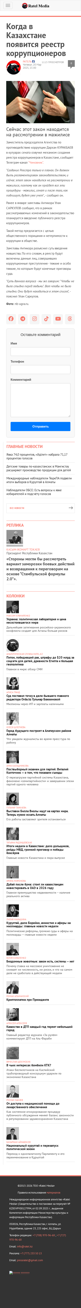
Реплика (15, 525)
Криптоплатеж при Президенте (27, 1000)
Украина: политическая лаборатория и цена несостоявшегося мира (36, 621)
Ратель (27, 61)
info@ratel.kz (25, 1246)
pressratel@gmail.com (30, 1260)
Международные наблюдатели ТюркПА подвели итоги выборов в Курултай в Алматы (39, 480)
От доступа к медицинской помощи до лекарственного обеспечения (32, 1105)
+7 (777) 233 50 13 (31, 1253)
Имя (14, 343)
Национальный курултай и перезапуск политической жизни (32, 1147)
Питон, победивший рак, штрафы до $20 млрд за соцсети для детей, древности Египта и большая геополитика (40, 660)
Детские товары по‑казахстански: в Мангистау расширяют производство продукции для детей (38, 468)
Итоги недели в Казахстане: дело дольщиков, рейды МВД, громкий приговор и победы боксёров (37, 849)
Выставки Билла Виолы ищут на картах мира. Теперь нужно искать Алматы (37, 813)
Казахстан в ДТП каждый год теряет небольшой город (39, 1028)
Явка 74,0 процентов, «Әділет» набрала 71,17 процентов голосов (36, 456)
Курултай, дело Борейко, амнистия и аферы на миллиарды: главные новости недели (38, 924)
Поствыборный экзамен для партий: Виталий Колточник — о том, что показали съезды (37, 771)
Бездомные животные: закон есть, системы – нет (40, 961)
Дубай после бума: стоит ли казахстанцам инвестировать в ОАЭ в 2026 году (34, 886)
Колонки (15, 596)
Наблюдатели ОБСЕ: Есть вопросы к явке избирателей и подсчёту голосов (34, 492)
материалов (53, 1192)
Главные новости (24, 446)
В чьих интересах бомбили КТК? (28, 1065)
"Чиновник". (36, 162)
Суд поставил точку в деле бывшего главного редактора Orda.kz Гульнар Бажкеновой (37, 697)
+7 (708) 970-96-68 (44, 1235)
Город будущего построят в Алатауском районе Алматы (38, 732)
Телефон (17, 361)
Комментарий (21, 379)
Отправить (40, 426)
